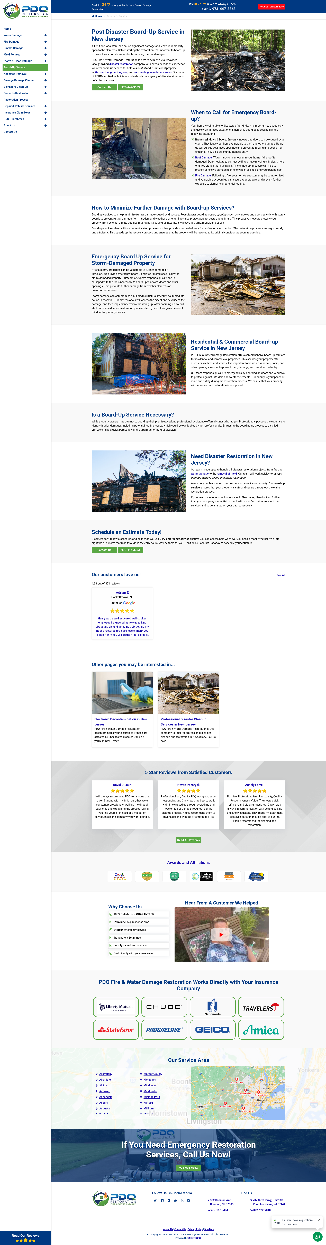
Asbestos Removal (15, 74)
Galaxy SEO (194, 1238)
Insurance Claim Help (17, 112)
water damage (200, 473)
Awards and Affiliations (188, 862)
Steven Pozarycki (189, 785)
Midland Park (152, 1097)
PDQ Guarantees (14, 119)
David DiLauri (122, 785)
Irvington (110, 72)
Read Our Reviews (25, 1235)
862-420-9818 (262, 1210)
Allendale (105, 1079)
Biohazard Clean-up (16, 86)
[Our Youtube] (175, 1200)
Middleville (150, 1091)
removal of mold (227, 473)
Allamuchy (105, 1074)
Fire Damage (203, 175)
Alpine (103, 1085)
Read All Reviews (188, 840)
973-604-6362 (188, 1167)
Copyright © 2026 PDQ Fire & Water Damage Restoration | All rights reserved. (190, 1234)
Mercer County (153, 1074)
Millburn (149, 1108)
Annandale (105, 1097)
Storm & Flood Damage (18, 61)
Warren (99, 72)
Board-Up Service (14, 67)
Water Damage (13, 35)
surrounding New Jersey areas (152, 72)
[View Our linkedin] (182, 1200)
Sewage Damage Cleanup (19, 80)
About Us (168, 1229)
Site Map (209, 1229)
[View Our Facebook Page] (162, 1200)
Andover (104, 1091)
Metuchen (150, 1079)
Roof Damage (203, 157)
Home (98, 16)
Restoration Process (16, 99)
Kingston (122, 72)
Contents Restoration (16, 93)
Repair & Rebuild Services (19, 106)
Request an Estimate (272, 6)
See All (281, 575)
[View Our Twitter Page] (155, 1200)
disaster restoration (121, 64)
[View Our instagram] (188, 1200)
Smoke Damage (13, 48)
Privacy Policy (195, 1229)
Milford (148, 1102)
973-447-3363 (223, 9)
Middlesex (150, 1085)
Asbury (103, 1102)
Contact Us (104, 87)
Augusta (104, 1108)
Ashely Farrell (254, 785)
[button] (45, 35)
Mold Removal (12, 54)
